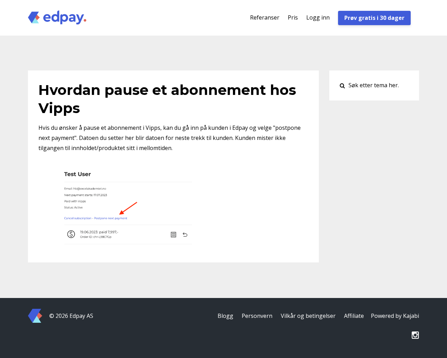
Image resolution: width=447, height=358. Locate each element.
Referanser (264, 17)
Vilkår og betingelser (308, 316)
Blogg (225, 316)
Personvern (257, 316)
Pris (293, 17)
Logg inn (318, 17)
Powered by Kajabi (395, 316)
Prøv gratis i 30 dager (374, 18)
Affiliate (354, 316)
